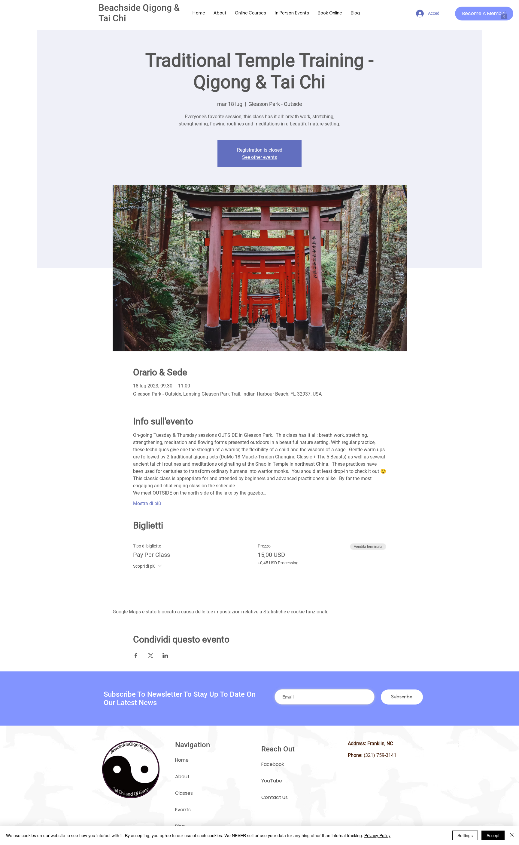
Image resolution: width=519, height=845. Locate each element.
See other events (259, 157)
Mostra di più (147, 503)
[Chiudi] (511, 835)
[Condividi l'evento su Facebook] (136, 655)
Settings (465, 835)
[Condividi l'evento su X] (150, 655)
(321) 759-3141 (380, 755)
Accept (493, 835)
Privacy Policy (377, 835)
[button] (504, 15)
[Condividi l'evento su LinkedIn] (165, 655)
